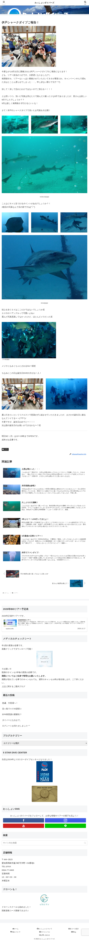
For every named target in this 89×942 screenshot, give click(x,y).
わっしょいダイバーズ (44, 3)
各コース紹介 (74, 929)
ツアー (6, 449)
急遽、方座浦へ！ (10, 703)
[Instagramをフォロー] (65, 820)
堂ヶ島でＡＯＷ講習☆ (12, 709)
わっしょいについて (45, 929)
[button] (85, 843)
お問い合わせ (45, 935)
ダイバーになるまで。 (12, 720)
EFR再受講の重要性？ (12, 714)
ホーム (16, 929)
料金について (15, 932)
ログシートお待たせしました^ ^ (16, 726)
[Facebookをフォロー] (23, 820)
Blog (74, 932)
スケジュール (45, 932)
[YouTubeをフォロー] (23, 826)
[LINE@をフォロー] (65, 826)
